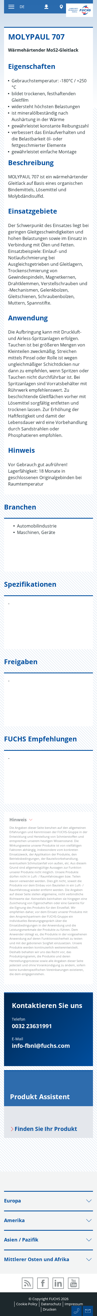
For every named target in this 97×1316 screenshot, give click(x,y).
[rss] (27, 1283)
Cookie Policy (26, 1303)
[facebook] (42, 1283)
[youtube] (73, 1283)
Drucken (49, 1309)
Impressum (74, 1303)
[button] (48, 819)
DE (22, 6)
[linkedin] (58, 1283)
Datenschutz (51, 1303)
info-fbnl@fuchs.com (41, 1045)
